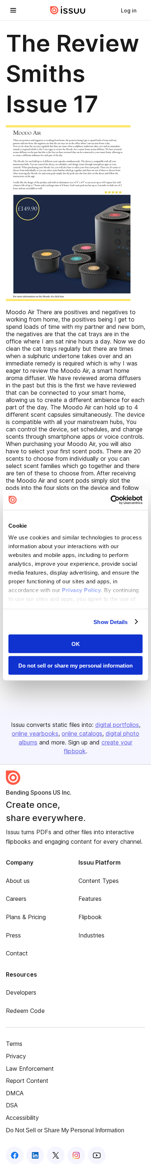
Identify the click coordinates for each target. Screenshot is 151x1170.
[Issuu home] (67, 10)
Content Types (98, 880)
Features (90, 898)
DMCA (14, 1093)
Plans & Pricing (26, 917)
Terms (14, 1043)
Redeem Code (25, 1010)
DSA (12, 1105)
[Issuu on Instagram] (76, 1155)
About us (18, 880)
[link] (128, 10)
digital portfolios (117, 724)
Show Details (110, 622)
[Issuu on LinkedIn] (35, 1155)
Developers (21, 992)
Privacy (16, 1056)
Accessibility (22, 1117)
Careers (16, 898)
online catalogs (82, 733)
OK (75, 644)
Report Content (27, 1080)
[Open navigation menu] (13, 10)
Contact (17, 953)
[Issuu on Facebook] (14, 1155)
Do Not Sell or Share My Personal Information (65, 1130)
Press (13, 935)
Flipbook (90, 917)
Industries (91, 935)
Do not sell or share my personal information (75, 665)
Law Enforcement (30, 1068)
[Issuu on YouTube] (97, 1155)
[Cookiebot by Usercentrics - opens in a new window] (110, 500)
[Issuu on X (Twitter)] (56, 1155)
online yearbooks (35, 733)
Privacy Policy (81, 590)
